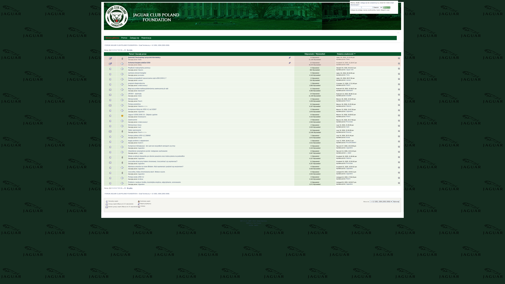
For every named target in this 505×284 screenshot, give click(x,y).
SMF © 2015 (252, 221)
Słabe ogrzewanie (134, 130)
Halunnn (140, 70)
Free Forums (257, 223)
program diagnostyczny (136, 83)
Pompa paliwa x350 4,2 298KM (139, 135)
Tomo (139, 59)
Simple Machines (262, 221)
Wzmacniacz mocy (134, 125)
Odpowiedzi (309, 54)
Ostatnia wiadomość (345, 54)
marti (139, 127)
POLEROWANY (351, 142)
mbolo (140, 96)
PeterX (348, 85)
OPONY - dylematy (135, 94)
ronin (347, 64)
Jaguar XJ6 (349, 69)
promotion (141, 75)
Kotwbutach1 (142, 117)
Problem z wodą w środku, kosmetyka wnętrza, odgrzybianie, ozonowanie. (154, 182)
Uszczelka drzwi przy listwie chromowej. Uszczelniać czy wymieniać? (152, 161)
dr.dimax (140, 179)
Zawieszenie (132, 120)
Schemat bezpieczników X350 (139, 63)
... (123, 50)
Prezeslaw (349, 122)
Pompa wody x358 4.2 (136, 177)
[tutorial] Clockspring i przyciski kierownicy (144, 57)
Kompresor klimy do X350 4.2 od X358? (142, 109)
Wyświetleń (320, 54)
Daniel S (140, 143)
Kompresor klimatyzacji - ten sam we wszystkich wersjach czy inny (151, 146)
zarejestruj (373, 3)
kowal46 (348, 95)
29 (125, 50)
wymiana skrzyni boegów (137, 73)
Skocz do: (366, 201)
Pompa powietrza (134, 104)
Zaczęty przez (141, 54)
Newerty (348, 132)
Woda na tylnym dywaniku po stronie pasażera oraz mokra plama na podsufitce (156, 156)
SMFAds (248, 223)
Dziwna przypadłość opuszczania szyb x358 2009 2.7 (147, 78)
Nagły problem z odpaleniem (138, 141)
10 (121, 50)
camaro (140, 80)
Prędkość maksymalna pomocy (139, 68)
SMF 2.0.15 (243, 221)
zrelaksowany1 (143, 85)
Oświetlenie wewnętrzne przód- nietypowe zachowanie (147, 151)
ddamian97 (141, 91)
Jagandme (141, 111)
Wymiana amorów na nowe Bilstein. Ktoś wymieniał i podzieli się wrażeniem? (155, 167)
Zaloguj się (363, 3)
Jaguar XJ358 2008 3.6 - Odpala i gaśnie (142, 115)
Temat (131, 54)
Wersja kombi (133, 99)
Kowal (140, 137)
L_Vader (140, 153)
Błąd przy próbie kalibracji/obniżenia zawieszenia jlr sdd (148, 89)
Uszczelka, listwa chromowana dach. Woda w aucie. (146, 172)
